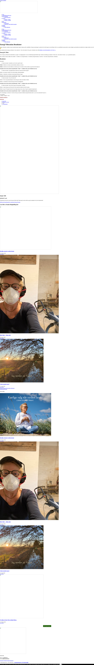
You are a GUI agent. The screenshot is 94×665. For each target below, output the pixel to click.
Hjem (3, 14)
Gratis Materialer (7, 27)
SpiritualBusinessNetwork (6, 15)
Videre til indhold (3, 0)
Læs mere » (2, 254)
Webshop (3, 26)
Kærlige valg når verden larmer (7, 251)
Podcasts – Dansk (7, 19)
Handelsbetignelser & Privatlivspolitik (21, 662)
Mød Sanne (4, 22)
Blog (3, 21)
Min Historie (6, 23)
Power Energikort (7, 17)
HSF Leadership (5, 16)
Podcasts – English (7, 20)
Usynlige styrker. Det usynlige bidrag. (8, 620)
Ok (60, 664)
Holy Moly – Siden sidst (5, 335)
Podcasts (3, 18)
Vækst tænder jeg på (4, 384)
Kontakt (3, 25)
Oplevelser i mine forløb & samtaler (10, 24)
